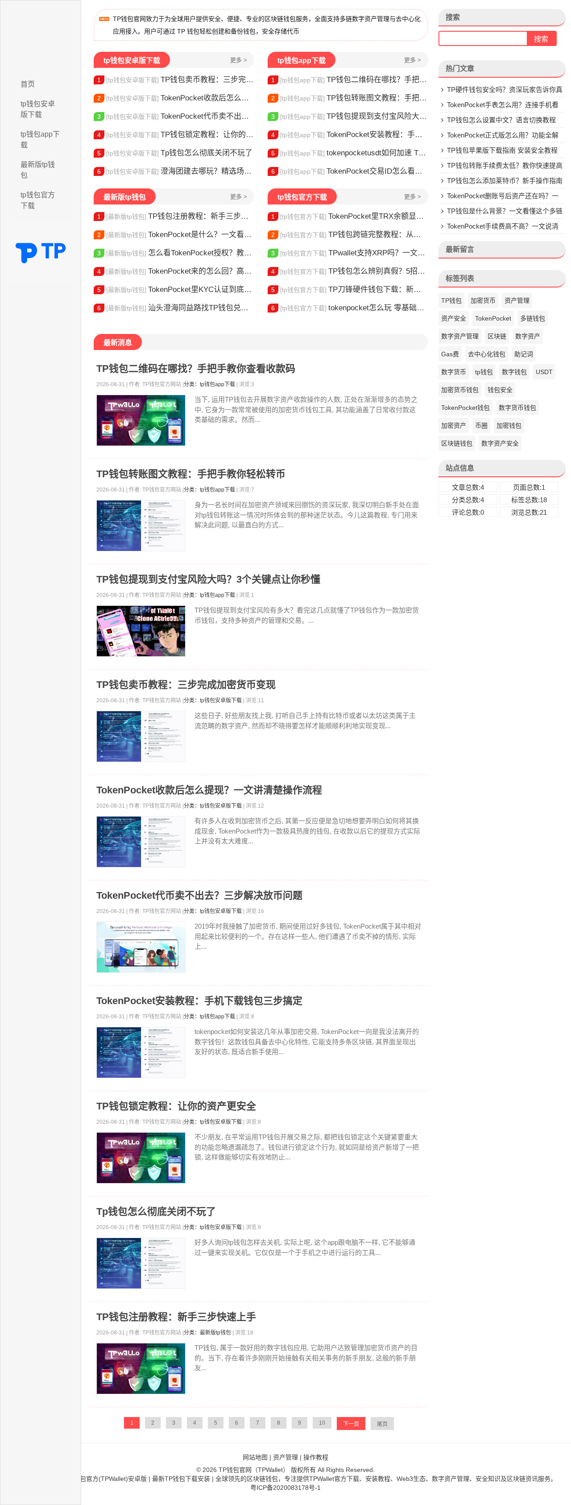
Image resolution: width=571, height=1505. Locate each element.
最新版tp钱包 (38, 170)
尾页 (382, 1424)
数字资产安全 (500, 443)
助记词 (523, 354)
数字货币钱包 (517, 407)
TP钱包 (451, 300)
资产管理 (517, 300)
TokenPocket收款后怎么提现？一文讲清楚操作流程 (175, 98)
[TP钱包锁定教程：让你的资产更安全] (141, 1158)
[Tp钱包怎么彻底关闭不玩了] (141, 1263)
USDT (544, 371)
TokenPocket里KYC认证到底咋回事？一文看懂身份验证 (175, 289)
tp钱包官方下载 (38, 200)
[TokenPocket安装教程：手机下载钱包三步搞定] (141, 1052)
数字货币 (453, 371)
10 (322, 1423)
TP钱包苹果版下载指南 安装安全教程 (502, 150)
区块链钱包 (456, 443)
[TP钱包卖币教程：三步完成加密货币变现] (141, 736)
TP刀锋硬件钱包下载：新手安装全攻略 (349, 289)
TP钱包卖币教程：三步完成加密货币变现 (175, 79)
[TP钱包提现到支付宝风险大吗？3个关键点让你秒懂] (141, 631)
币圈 (481, 425)
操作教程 (315, 1457)
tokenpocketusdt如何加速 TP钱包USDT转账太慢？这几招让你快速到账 (349, 153)
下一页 (351, 1424)
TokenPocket (493, 318)
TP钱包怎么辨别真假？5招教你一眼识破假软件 (349, 271)
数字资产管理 (460, 336)
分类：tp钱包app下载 (209, 384)
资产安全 (453, 318)
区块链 (497, 336)
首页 (28, 84)
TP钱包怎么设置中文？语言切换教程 (501, 120)
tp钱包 (484, 371)
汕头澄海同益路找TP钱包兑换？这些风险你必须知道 (175, 308)
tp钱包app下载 (40, 139)
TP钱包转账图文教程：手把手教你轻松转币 (349, 98)
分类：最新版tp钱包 (207, 1333)
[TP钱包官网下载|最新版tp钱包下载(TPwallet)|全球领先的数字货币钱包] (40, 37)
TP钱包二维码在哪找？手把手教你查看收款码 (349, 79)
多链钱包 (532, 318)
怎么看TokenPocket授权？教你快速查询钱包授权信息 (175, 253)
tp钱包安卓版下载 (38, 109)
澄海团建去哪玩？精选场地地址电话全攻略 (175, 171)
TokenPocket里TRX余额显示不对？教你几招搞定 (349, 216)
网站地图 (255, 1457)
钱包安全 (500, 389)
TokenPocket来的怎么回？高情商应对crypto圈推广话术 (175, 271)
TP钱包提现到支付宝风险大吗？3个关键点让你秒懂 (349, 116)
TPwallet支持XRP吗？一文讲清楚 (349, 253)
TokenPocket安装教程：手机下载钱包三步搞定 (349, 134)
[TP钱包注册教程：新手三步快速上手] (141, 1368)
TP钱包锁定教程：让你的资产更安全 (175, 134)
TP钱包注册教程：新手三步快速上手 (175, 216)
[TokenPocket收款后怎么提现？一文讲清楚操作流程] (141, 841)
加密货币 (483, 300)
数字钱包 (514, 371)
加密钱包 (509, 425)
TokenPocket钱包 (465, 407)
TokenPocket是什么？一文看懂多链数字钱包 (175, 234)
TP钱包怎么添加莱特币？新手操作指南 (505, 180)
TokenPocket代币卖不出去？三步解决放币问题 (175, 116)
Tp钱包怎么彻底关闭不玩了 (174, 153)
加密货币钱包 (460, 389)
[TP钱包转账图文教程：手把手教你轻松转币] (141, 525)
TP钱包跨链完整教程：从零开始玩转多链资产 (349, 234)
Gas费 (450, 354)
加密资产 (453, 425)
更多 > (238, 60)
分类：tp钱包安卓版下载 (213, 700)
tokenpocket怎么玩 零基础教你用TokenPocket (349, 308)
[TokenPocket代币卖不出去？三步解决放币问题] (141, 947)
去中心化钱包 (486, 354)
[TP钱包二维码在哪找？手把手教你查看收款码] (141, 420)
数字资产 (527, 336)
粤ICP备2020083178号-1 (285, 1487)
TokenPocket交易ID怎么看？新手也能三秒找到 (349, 171)
